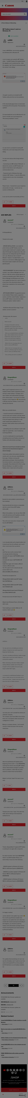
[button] (25, 2)
